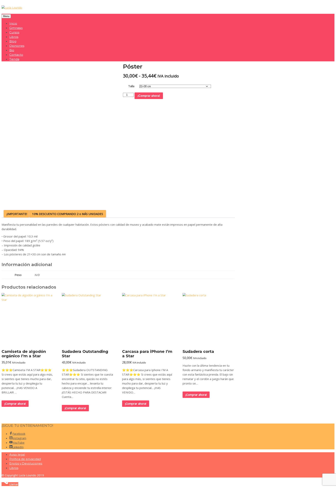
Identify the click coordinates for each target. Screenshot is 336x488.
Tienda (14, 59)
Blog (12, 41)
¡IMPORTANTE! (17, 214)
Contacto (16, 55)
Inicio (13, 23)
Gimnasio (16, 28)
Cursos (14, 32)
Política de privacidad (25, 459)
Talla (131, 86)
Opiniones (16, 46)
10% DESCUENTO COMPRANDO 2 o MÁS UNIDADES (67, 214)
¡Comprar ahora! (148, 95)
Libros (13, 37)
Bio (11, 50)
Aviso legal (17, 454)
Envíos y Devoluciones (25, 463)
